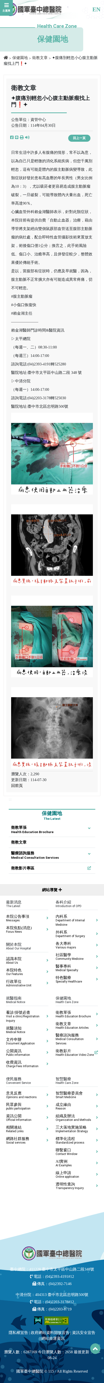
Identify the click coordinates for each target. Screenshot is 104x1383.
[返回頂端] (95, 1348)
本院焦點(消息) (19, 929)
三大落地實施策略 (72, 1129)
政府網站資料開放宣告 (50, 1333)
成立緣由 (63, 1106)
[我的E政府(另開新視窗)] (38, 1320)
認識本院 (14, 960)
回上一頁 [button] (79, 138)
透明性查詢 (70, 1186)
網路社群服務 (17, 1140)
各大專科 (66, 945)
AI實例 (64, 1163)
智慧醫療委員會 (69, 1095)
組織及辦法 (73, 1118)
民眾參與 (18, 1106)
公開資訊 (18, 1053)
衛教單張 (32, 829)
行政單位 (18, 983)
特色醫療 (69, 979)
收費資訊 (22, 1064)
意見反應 (21, 1095)
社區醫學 (69, 957)
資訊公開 (18, 1118)
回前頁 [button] (17, 786)
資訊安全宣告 (83, 1333)
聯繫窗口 (66, 1152)
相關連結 (15, 1129)
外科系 (70, 934)
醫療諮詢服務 (35, 855)
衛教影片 (75, 1053)
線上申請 (67, 1174)
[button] (22, 138)
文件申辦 (20, 1041)
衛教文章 (40, 58)
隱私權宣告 (18, 1333)
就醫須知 (15, 1030)
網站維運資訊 (53, 1338)
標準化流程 (70, 1140)
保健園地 (20, 58)
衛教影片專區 (22, 868)
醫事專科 (67, 968)
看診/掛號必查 (22, 1016)
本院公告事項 (17, 918)
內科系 (70, 920)
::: (10, 799)
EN (96, 9)
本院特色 (14, 972)
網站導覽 (50, 890)
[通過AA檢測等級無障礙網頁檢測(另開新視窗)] (56, 1320)
